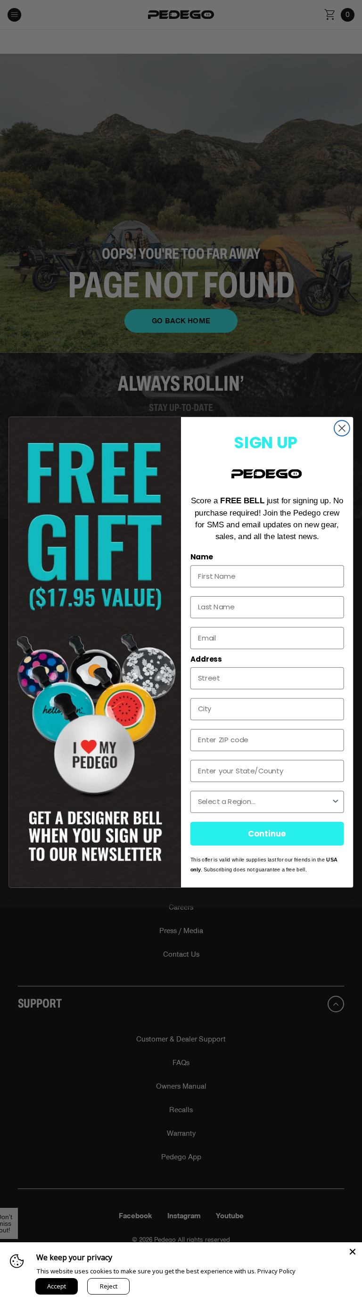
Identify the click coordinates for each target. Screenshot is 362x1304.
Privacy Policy (276, 1271)
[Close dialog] (342, 428)
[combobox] (264, 801)
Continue (267, 833)
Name (201, 557)
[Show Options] (335, 801)
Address (206, 659)
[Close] (352, 1251)
